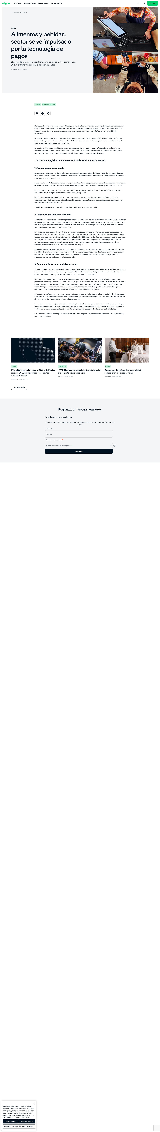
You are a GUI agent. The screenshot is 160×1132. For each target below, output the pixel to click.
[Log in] (144, 3)
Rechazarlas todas (27, 1121)
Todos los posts (19, 387)
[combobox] (79, 445)
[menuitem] (17, 3)
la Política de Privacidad (71, 422)
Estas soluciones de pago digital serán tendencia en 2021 (76, 207)
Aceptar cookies (10, 1121)
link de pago (105, 240)
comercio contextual (55, 225)
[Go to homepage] (6, 3)
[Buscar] (138, 3)
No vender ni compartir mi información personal (19, 1126)
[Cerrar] (34, 1103)
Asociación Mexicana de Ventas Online (90, 128)
